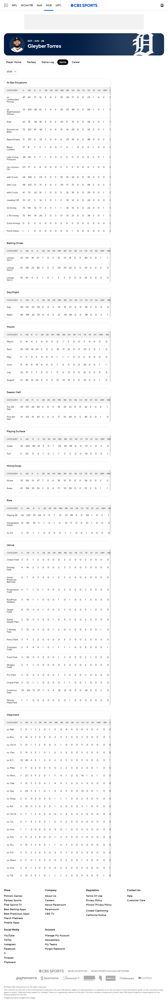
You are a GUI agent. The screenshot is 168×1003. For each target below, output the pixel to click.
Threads (8, 957)
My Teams (51, 944)
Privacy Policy (94, 900)
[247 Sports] (26, 977)
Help (130, 896)
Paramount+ (52, 909)
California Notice (96, 915)
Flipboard (10, 962)
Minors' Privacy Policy (99, 904)
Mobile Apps (11, 922)
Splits (62, 62)
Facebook (9, 948)
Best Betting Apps (15, 909)
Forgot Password (55, 948)
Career (76, 62)
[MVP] (111, 977)
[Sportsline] (50, 977)
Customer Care (136, 900)
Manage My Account (57, 935)
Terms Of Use (94, 896)
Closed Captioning (97, 910)
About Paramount (55, 904)
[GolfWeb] (145, 978)
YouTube (9, 935)
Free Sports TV (13, 904)
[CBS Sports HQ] (77, 970)
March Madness (13, 918)
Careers (49, 900)
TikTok (7, 940)
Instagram (10, 944)
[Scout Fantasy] (127, 978)
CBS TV (49, 913)
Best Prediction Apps (16, 913)
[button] (6, 5)
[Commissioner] (93, 977)
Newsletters (52, 940)
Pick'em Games (13, 896)
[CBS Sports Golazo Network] (110, 970)
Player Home (13, 62)
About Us (50, 896)
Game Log (48, 62)
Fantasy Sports (12, 900)
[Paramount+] (71, 977)
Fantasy (31, 62)
